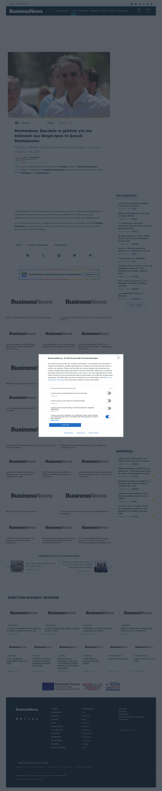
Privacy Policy (93, 433)
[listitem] (81, 388)
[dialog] (81, 395)
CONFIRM (65, 425)
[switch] (108, 393)
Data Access (81, 433)
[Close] (119, 358)
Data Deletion (68, 433)
